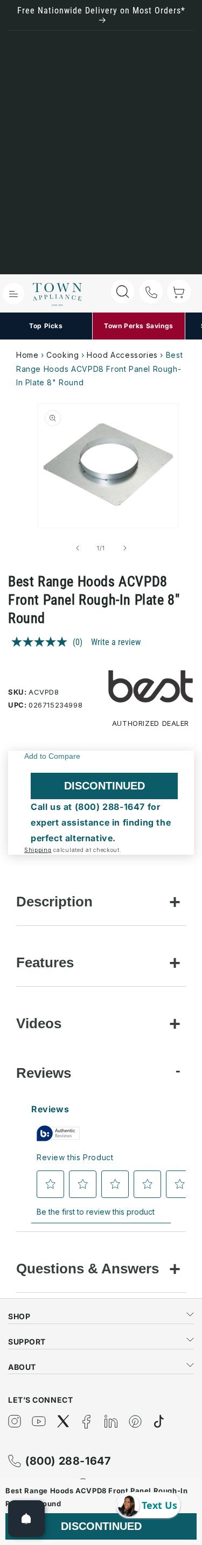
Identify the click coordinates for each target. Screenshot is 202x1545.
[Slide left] (77, 548)
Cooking (62, 354)
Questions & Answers (87, 1268)
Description (54, 901)
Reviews (43, 1073)
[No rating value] (42, 642)
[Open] (26, 1518)
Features (45, 962)
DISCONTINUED (104, 786)
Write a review (116, 642)
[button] (13, 294)
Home (27, 354)
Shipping (38, 850)
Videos (38, 1023)
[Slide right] (125, 548)
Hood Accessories (122, 354)
